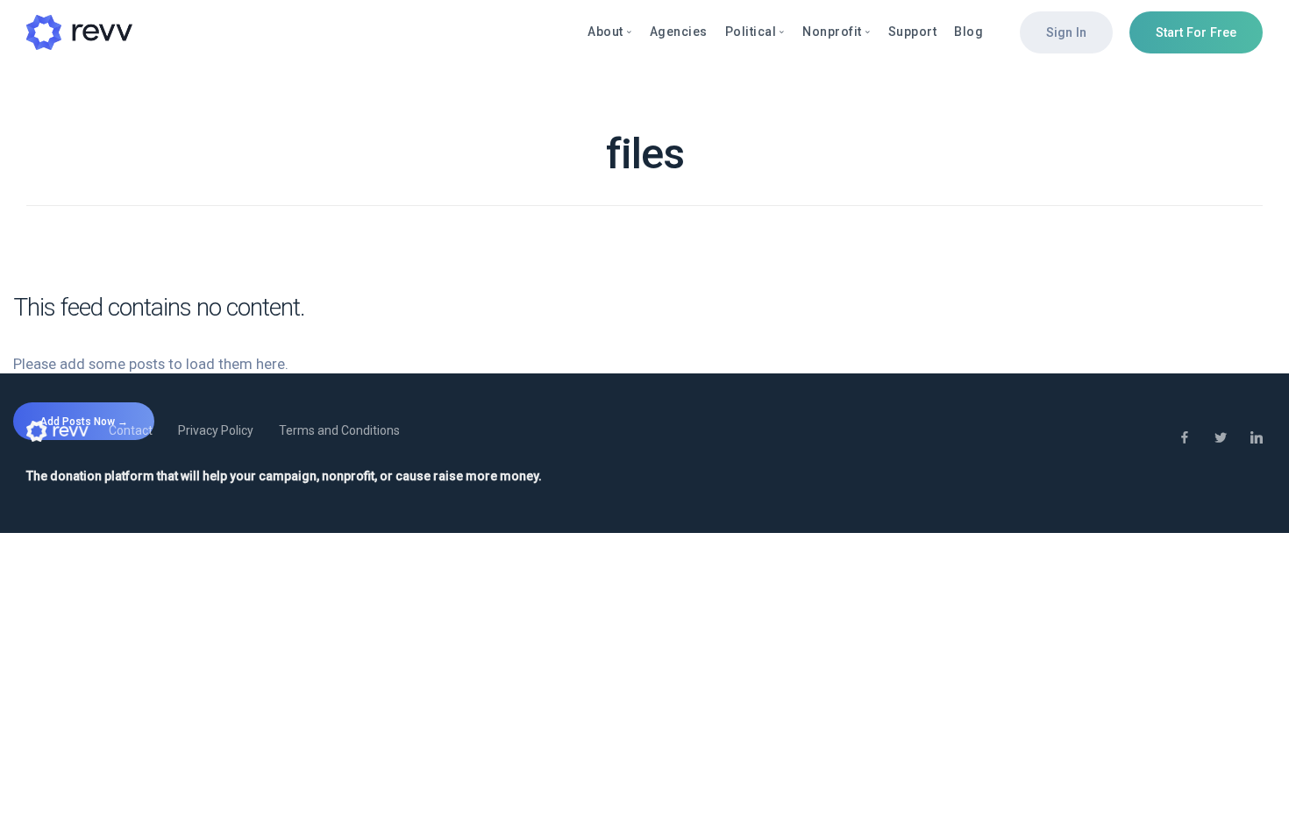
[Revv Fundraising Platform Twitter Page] (1220, 438)
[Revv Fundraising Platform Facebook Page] (1184, 438)
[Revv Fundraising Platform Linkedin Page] (1256, 438)
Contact (131, 430)
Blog (968, 32)
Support (912, 32)
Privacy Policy (215, 430)
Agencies (679, 32)
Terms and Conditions (339, 430)
